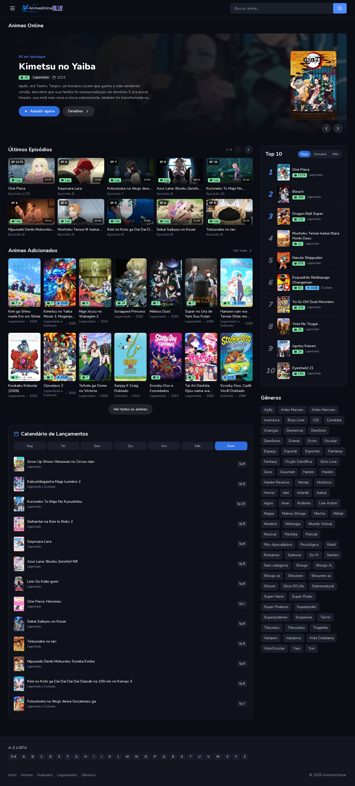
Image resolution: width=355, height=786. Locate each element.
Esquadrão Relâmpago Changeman (311, 280)
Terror (325, 617)
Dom (231, 446)
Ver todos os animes (130, 409)
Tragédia (320, 627)
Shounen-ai (321, 575)
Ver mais (240, 250)
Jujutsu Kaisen (304, 345)
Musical (270, 534)
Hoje (304, 154)
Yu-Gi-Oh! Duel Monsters (313, 301)
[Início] (42, 8)
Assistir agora (42, 111)
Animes (27, 775)
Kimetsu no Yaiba (57, 66)
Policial (311, 534)
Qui (130, 446)
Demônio (318, 430)
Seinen (332, 555)
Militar (338, 513)
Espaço (270, 451)
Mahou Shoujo (294, 513)
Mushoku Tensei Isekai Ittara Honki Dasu (315, 236)
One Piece (301, 169)
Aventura (271, 420)
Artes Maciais (292, 409)
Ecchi (312, 440)
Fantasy (270, 461)
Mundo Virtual (320, 523)
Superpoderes (275, 617)
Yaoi (296, 648)
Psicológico (309, 544)
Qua (97, 446)
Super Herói (274, 596)
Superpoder (306, 606)
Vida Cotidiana (322, 638)
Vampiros (293, 638)
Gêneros (89, 775)
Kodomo (304, 503)
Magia (269, 513)
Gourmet (287, 472)
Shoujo (302, 565)
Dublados (45, 775)
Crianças (271, 430)
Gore (268, 472)
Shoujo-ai (272, 575)
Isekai (321, 492)
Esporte (290, 451)
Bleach (298, 191)
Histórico (324, 482)
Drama (294, 440)
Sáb (198, 446)
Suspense (304, 617)
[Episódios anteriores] (238, 150)
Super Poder (302, 596)
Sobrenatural (323, 586)
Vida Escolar (274, 648)
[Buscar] (340, 8)
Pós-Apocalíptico (278, 544)
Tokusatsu (296, 627)
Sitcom (269, 586)
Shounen (295, 575)
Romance (271, 555)
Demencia (295, 430)
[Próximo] (338, 128)
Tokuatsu (271, 627)
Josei (285, 503)
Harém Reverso (277, 482)
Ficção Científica (298, 461)
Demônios (272, 440)
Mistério (270, 523)
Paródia (291, 534)
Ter (63, 446)
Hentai (303, 482)
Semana (320, 154)
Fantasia (335, 451)
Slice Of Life (294, 586)
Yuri (311, 648)
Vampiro (271, 638)
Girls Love (328, 461)
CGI (316, 420)
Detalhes (75, 111)
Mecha (319, 513)
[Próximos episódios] (248, 150)
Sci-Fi (314, 555)
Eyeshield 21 (302, 368)
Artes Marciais (323, 409)
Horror (269, 492)
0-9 (13, 757)
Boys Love (296, 420)
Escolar (331, 440)
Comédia (334, 420)
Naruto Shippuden (307, 257)
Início (12, 775)
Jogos (268, 503)
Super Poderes (276, 606)
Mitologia (292, 523)
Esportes (312, 451)
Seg (30, 446)
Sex (164, 446)
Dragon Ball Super (307, 213)
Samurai (294, 555)
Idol (286, 492)
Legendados (67, 775)
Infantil (303, 492)
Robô (331, 544)
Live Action (328, 503)
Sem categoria (276, 565)
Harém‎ (308, 472)
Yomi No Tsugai (305, 323)
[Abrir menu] (12, 8)
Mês (336, 154)
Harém (327, 472)
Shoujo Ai (324, 565)
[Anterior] (326, 128)
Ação (268, 409)
